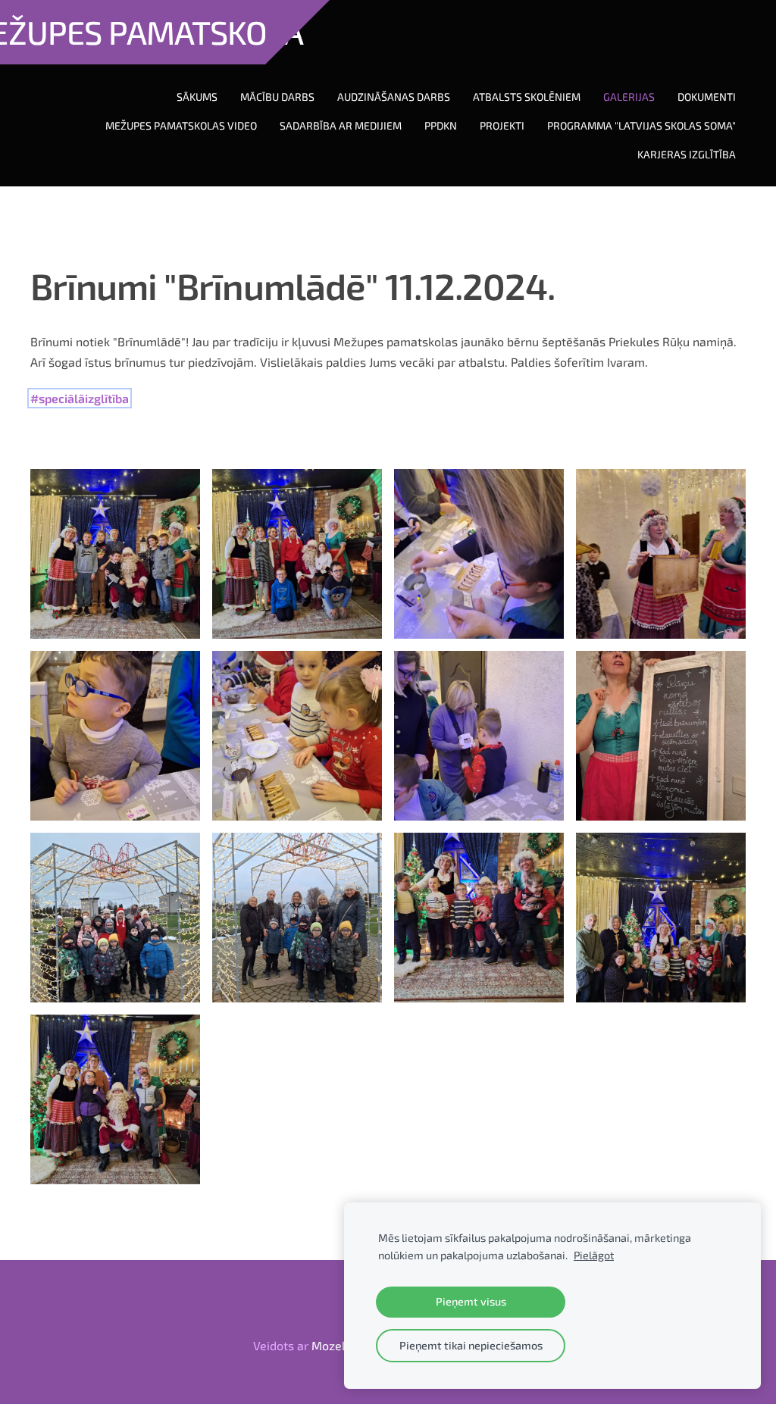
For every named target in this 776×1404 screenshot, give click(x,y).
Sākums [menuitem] (197, 96)
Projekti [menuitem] (502, 125)
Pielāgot (594, 1255)
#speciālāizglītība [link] (79, 398)
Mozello (333, 1345)
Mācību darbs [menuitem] (277, 96)
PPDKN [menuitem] (440, 125)
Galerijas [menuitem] (629, 96)
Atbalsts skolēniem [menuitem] (526, 96)
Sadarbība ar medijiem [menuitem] (341, 125)
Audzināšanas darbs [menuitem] (393, 96)
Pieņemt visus (471, 1301)
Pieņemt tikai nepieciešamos (471, 1345)
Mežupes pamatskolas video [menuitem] (181, 125)
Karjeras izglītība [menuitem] (686, 154)
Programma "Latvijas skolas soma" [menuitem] (641, 125)
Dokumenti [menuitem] (706, 96)
